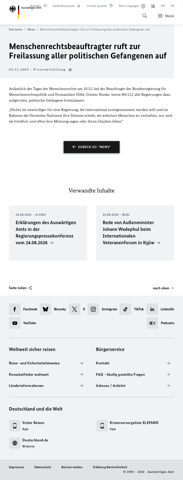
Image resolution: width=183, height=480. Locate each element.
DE (153, 6)
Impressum (16, 467)
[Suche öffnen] (143, 13)
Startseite (15, 29)
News (31, 29)
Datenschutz (42, 467)
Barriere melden (72, 467)
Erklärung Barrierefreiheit (110, 467)
